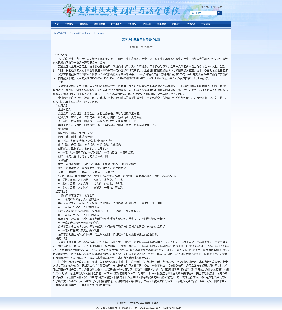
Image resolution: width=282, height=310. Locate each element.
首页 (71, 33)
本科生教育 (81, 33)
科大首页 (205, 7)
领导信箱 (217, 7)
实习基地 (93, 33)
